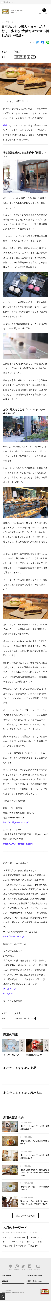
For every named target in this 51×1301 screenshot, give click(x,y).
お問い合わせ (6, 1276)
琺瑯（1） (31, 1241)
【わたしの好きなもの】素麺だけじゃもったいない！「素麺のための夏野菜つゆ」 (34, 1172)
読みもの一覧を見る (25, 1215)
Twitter (23, 1269)
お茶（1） (7, 1237)
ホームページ (9, 988)
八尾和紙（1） (35, 1237)
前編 (5, 125)
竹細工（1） (8, 1246)
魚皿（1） (34, 1246)
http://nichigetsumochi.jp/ (16, 822)
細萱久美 (18, 57)
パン (33, 57)
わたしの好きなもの (10, 1055)
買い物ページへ (8, 2)
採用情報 (5, 1281)
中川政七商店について (34, 1281)
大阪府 (17, 52)
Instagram (8, 993)
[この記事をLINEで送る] (47, 42)
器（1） (6, 1241)
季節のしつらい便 (34, 1055)
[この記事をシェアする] (42, 42)
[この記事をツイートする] (37, 42)
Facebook (29, 1269)
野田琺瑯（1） (22, 1246)
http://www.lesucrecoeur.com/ (18, 843)
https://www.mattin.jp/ (14, 936)
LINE (10, 1269)
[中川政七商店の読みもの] (12, 11)
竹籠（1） (42, 1241)
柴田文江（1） (18, 1241)
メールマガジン (38, 1269)
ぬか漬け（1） (20, 1237)
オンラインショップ (44, 13)
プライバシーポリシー (34, 1276)
